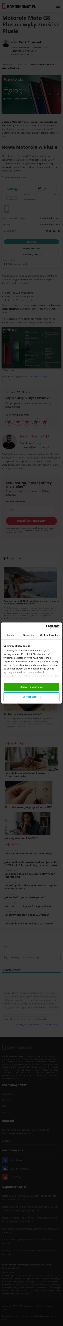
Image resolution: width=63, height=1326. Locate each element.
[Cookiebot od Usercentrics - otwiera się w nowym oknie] (46, 627)
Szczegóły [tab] (28, 635)
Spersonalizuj (29, 696)
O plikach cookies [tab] (49, 635)
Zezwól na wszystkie (31, 686)
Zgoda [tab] (10, 635)
